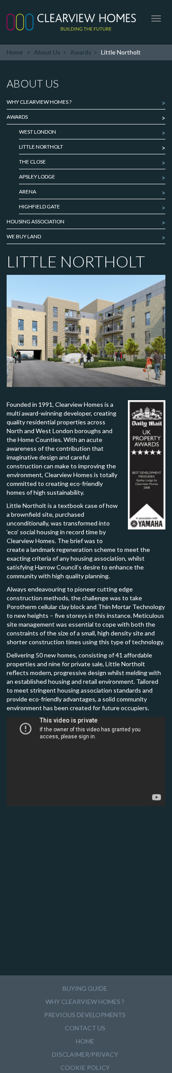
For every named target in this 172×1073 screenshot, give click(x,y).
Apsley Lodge (37, 176)
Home (15, 52)
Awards (80, 52)
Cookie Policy (85, 1067)
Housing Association (35, 221)
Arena (27, 191)
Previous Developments (85, 1014)
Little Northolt (41, 146)
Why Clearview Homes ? (39, 102)
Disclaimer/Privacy (85, 1054)
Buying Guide (85, 988)
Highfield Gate (39, 206)
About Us (47, 52)
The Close (32, 161)
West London (37, 131)
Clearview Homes (71, 22)
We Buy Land (24, 236)
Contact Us (85, 1028)
